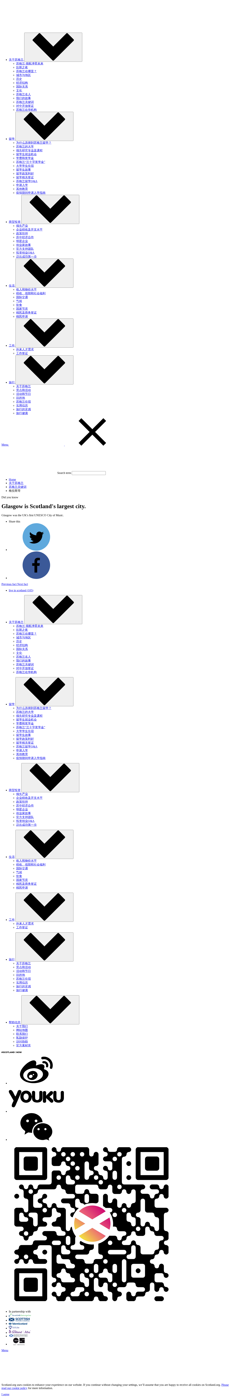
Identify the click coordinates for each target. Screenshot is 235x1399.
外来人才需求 (25, 349)
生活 (12, 856)
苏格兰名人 (23, 94)
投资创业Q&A (25, 252)
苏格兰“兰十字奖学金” (30, 161)
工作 (12, 919)
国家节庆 (22, 308)
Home (12, 479)
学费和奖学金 (25, 158)
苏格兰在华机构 (26, 109)
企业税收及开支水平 (29, 229)
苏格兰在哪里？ (26, 71)
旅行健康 (22, 413)
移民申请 (22, 316)
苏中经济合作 (25, 237)
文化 (19, 90)
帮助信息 (15, 1022)
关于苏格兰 (23, 386)
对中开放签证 (25, 105)
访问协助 (22, 1041)
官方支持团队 (25, 248)
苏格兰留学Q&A (26, 181)
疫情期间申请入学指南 (31, 192)
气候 (19, 301)
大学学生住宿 (25, 165)
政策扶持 (22, 233)
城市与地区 (23, 75)
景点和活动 (23, 390)
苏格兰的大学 (25, 146)
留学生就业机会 (26, 154)
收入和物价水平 (26, 289)
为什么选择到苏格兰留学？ (33, 142)
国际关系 (22, 86)
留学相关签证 (25, 177)
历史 (19, 78)
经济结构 (22, 82)
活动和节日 (23, 393)
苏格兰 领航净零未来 (29, 63)
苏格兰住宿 (23, 401)
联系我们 (22, 1033)
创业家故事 (23, 244)
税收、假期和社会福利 (31, 293)
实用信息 (22, 405)
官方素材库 (23, 1045)
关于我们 (22, 1026)
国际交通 (22, 297)
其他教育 (22, 188)
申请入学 (22, 185)
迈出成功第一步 (26, 256)
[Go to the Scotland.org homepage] (29, 28)
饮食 (19, 304)
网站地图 (22, 1030)
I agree (5, 1394)
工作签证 (22, 353)
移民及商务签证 (26, 312)
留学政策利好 (25, 173)
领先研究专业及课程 (29, 150)
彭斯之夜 (22, 67)
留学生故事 (23, 169)
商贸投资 (15, 790)
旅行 (12, 959)
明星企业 (22, 241)
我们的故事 (23, 98)
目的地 (20, 397)
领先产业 (22, 225)
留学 (12, 704)
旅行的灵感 (23, 409)
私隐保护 (22, 1037)
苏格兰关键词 (25, 102)
